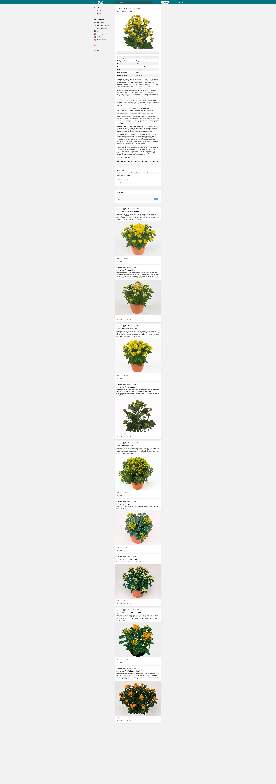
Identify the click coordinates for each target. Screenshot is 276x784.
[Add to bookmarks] (131, 183)
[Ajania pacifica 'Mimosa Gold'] (138, 693)
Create (166, 2)
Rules (99, 45)
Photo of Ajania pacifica (153, 172)
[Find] (116, 2)
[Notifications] (179, 2)
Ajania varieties (129, 172)
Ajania (120, 8)
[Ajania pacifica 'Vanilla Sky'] (138, 578)
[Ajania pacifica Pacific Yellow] (138, 233)
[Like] (118, 183)
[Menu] (93, 2)
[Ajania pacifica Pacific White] (138, 292)
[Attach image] (119, 199)
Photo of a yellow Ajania (140, 172)
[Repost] (128, 183)
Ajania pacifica (120, 172)
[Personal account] (183, 2)
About (96, 45)
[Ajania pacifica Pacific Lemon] (138, 350)
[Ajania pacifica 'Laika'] (138, 467)
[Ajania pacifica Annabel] (138, 524)
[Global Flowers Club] (101, 2)
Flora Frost (128, 8)
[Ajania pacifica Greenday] (138, 409)
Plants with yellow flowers (123, 175)
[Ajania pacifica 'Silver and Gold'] (138, 634)
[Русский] (95, 50)
